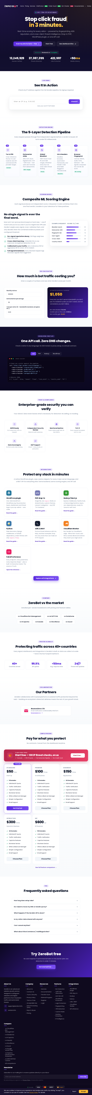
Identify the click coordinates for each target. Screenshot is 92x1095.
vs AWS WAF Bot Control (10, 1059)
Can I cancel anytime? (22, 925)
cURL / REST (73, 1002)
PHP (39, 354)
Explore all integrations (45, 578)
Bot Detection (60, 989)
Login (43, 1003)
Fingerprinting (60, 1006)
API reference (74, 1009)
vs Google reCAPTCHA (9, 1049)
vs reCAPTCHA (52, 616)
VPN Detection (60, 1009)
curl (33, 354)
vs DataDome (69, 616)
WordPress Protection (59, 999)
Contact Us (30, 992)
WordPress (56, 354)
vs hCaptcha (24, 622)
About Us (30, 989)
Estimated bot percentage (15, 299)
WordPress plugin (73, 989)
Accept (83, 1091)
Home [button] (22, 6)
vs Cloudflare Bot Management (29, 616)
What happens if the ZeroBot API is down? (29, 913)
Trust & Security (32, 995)
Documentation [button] (79, 6)
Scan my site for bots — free (26, 44)
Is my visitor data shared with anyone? (28, 919)
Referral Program (46, 997)
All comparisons (10, 1063)
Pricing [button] (27, 6)
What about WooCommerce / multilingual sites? (32, 932)
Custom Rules (60, 1012)
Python (72, 999)
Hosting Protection (59, 1015)
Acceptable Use (32, 1003)
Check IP (74, 101)
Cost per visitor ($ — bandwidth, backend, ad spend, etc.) (23, 307)
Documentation (46, 992)
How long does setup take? (24, 900)
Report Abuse (31, 1010)
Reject (74, 1091)
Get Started (17, 808)
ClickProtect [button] (41, 6)
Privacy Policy (31, 997)
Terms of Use (31, 1000)
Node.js (46, 354)
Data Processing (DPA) (32, 1006)
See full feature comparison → (46, 867)
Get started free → (46, 967)
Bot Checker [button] (67, 6)
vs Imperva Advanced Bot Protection (10, 1054)
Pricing (29, 1013)
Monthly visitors (12, 290)
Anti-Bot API (59, 996)
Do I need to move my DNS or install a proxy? (30, 907)
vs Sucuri (69, 622)
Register (43, 1000)
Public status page (54, 430)
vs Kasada (39, 622)
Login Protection (61, 1003)
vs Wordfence (54, 622)
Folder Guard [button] (54, 6)
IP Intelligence (60, 1019)
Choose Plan (46, 808)
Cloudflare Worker (73, 1005)
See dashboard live (66, 44)
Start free (49, 44)
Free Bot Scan (45, 995)
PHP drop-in (73, 993)
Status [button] (89, 6)
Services (43, 989)
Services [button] (32, 6)
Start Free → (77, 755)
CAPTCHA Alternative (59, 992)
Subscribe (83, 1077)
